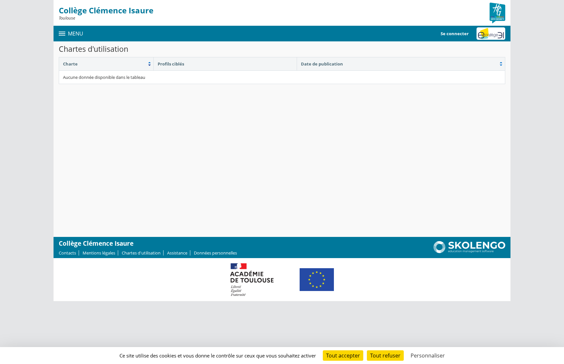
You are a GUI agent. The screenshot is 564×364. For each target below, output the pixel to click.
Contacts (67, 252)
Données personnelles (215, 252)
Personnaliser (428, 355)
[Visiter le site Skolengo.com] (469, 252)
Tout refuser (385, 355)
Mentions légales (99, 252)
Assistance (177, 252)
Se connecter (455, 33)
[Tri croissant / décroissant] (106, 63)
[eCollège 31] (491, 33)
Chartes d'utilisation (141, 252)
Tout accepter (343, 355)
